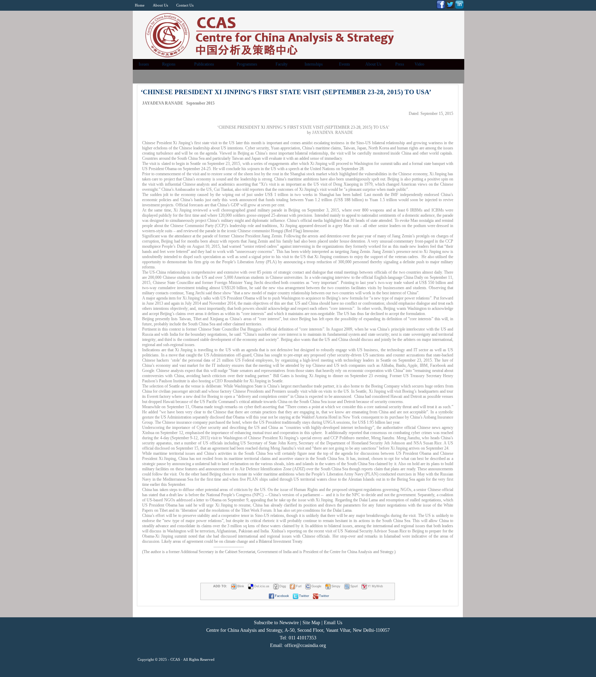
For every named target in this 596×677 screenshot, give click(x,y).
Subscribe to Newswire (276, 622)
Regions (169, 64)
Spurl (354, 586)
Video (419, 64)
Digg (282, 586)
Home (140, 5)
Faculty (282, 64)
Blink (240, 586)
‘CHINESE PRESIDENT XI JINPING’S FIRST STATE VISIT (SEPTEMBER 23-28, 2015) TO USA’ (286, 92)
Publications (204, 64)
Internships (314, 64)
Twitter (304, 596)
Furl (298, 586)
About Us (160, 5)
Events (344, 64)
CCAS (175, 659)
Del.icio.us (261, 586)
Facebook (282, 596)
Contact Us (184, 5)
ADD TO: (220, 586)
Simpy (335, 586)
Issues (144, 64)
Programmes (247, 64)
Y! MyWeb (375, 586)
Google (316, 586)
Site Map (311, 622)
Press (399, 64)
